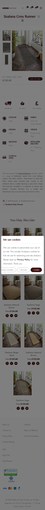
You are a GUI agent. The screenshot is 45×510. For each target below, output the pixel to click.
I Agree (36, 270)
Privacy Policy (23, 259)
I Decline (23, 270)
